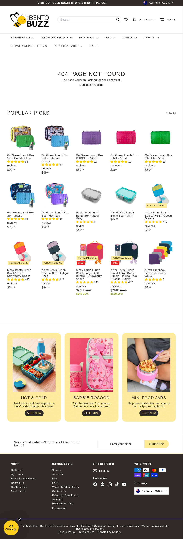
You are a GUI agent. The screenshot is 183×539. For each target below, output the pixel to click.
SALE (94, 46)
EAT (109, 37)
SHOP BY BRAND (55, 37)
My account (59, 507)
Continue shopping (91, 84)
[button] (16, 161)
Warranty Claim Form (65, 486)
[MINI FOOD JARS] (148, 365)
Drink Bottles (19, 486)
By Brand (17, 470)
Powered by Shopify (109, 532)
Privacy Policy (66, 532)
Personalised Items (29, 46)
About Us (58, 474)
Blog (55, 478)
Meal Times (18, 491)
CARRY (150, 37)
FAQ (55, 482)
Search (56, 470)
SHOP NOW (34, 413)
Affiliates (57, 499)
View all (171, 112)
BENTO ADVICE (67, 46)
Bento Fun (17, 482)
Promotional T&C (62, 503)
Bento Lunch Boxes (23, 478)
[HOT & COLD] (34, 365)
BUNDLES (87, 37)
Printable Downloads (65, 495)
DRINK (128, 37)
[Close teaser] (19, 519)
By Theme (17, 474)
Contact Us (59, 491)
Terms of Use (86, 532)
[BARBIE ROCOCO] (91, 365)
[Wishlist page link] (126, 19)
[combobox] (89, 19)
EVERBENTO (21, 37)
